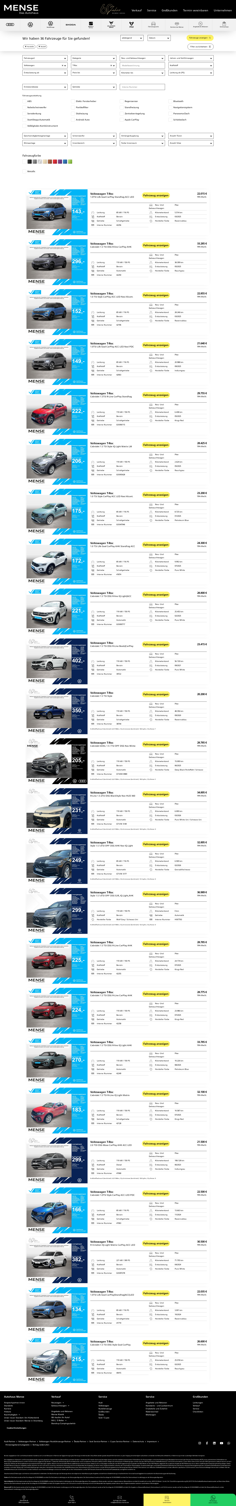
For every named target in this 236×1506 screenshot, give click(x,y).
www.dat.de (116, 1469)
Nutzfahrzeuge (105, 1409)
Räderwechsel (152, 1412)
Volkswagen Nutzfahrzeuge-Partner (55, 1441)
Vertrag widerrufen (41, 1445)
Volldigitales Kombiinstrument (42, 126)
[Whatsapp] (229, 1443)
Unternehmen (223, 10)
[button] (141, 38)
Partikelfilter (82, 107)
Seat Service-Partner (98, 1441)
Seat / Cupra (103, 1418)
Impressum (152, 1441)
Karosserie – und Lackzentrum (159, 1406)
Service (151, 10)
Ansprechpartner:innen (14, 1403)
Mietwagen (151, 1415)
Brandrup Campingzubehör (63, 1423)
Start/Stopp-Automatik (38, 120)
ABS (29, 101)
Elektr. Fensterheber (86, 101)
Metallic (31, 171)
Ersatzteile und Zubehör (156, 1409)
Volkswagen (103, 1406)
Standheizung (132, 107)
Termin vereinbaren (195, 10)
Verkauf (137, 10)
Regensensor (131, 101)
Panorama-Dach (181, 113)
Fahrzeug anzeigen (156, 195)
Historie (7, 1412)
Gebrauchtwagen (59, 1406)
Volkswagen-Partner (27, 1441)
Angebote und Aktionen (62, 1411)
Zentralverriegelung (135, 113)
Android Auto (83, 120)
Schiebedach (179, 120)
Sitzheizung (82, 113)
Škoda (101, 1415)
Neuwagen (56, 1403)
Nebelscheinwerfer (36, 107)
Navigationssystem (182, 107)
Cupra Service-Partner (120, 1441)
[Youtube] (221, 1443)
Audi (100, 1403)
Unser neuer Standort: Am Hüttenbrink (21, 1418)
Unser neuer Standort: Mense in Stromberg (23, 1421)
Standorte (8, 1406)
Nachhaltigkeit (10, 1415)
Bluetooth (178, 101)
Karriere (7, 1409)
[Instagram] (200, 1443)
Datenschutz (138, 1441)
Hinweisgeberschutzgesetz (17, 1445)
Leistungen (198, 1403)
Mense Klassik (57, 1414)
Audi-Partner (9, 1441)
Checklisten (198, 1412)
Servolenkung (34, 113)
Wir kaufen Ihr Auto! (60, 1417)
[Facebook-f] (207, 1443)
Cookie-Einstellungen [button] (16, 1428)
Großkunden (170, 10)
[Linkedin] (214, 1443)
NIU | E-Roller (57, 1420)
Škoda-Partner (80, 1441)
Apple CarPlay (132, 120)
